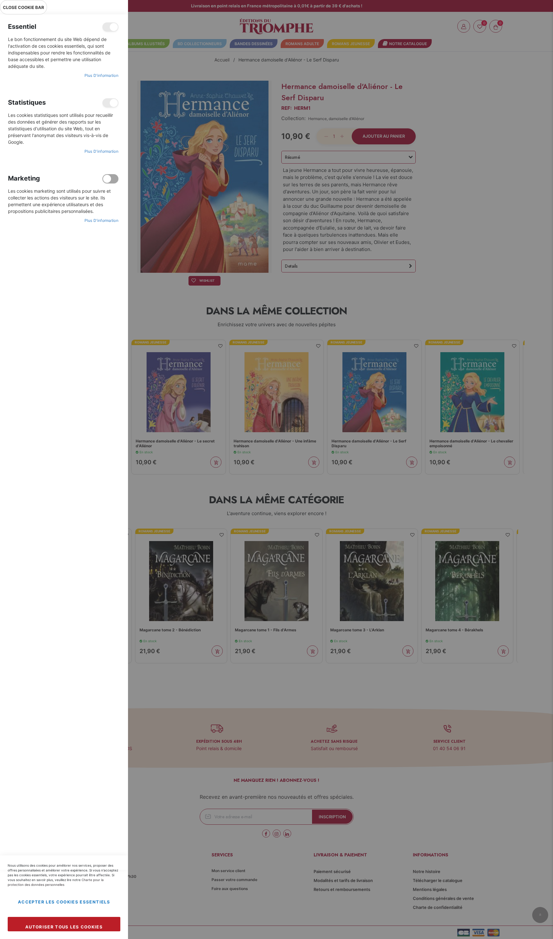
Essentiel (110, 27)
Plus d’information (101, 75)
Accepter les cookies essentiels (64, 901)
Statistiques (110, 103)
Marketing (110, 178)
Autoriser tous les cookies (64, 926)
